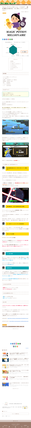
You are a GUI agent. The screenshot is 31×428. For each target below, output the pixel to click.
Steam (3, 326)
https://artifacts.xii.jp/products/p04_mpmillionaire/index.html (18, 321)
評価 (23, 326)
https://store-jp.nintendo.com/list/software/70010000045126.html (18, 318)
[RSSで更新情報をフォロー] (17, 346)
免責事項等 (25, 425)
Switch (6, 326)
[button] (28, 208)
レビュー (18, 326)
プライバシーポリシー (15, 425)
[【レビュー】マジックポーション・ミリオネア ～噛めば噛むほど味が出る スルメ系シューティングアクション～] (6, 39)
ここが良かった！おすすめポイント (16, 63)
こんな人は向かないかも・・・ (15, 67)
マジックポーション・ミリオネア (12, 326)
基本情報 (12, 61)
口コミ (21, 326)
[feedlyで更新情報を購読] (15, 346)
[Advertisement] (15, 335)
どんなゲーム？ (13, 62)
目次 (14, 59)
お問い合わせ (5, 425)
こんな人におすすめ (13, 66)
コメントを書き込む (15, 413)
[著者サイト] (13, 346)
